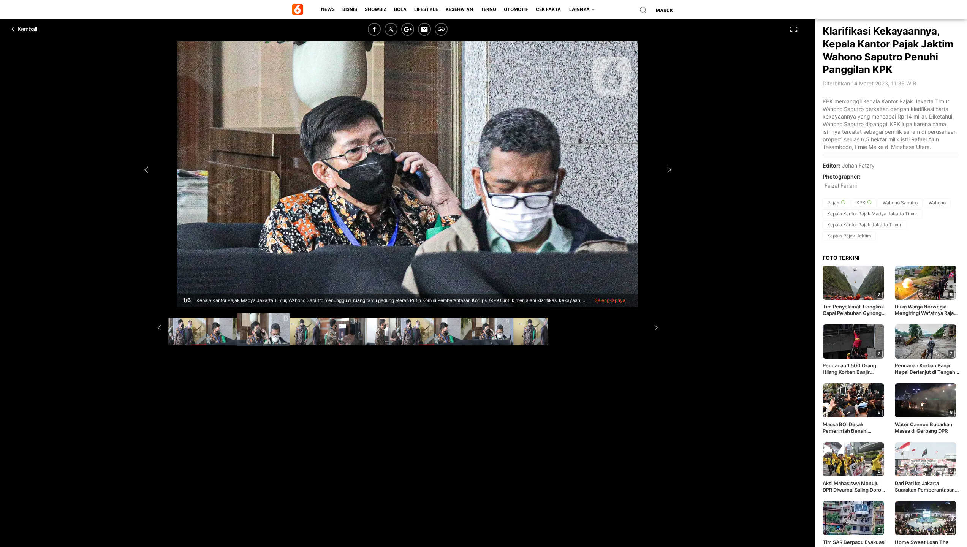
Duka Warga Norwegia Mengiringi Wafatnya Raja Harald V (924, 310)
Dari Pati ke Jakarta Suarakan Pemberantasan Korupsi (925, 486)
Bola (400, 9)
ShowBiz (375, 9)
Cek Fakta (548, 9)
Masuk (664, 10)
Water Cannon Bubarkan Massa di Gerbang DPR (923, 427)
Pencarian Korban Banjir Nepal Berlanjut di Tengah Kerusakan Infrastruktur (925, 368)
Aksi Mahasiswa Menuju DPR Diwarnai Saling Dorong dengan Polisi (855, 486)
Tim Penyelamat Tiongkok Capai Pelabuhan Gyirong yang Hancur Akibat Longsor (853, 310)
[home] (299, 9)
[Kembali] (39, 29)
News (328, 9)
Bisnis (349, 9)
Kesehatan (459, 9)
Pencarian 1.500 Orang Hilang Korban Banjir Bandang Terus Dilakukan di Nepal (855, 368)
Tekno (488, 9)
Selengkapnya (610, 300)
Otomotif (516, 9)
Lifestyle (426, 9)
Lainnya (580, 9)
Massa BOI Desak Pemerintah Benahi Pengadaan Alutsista (846, 427)
